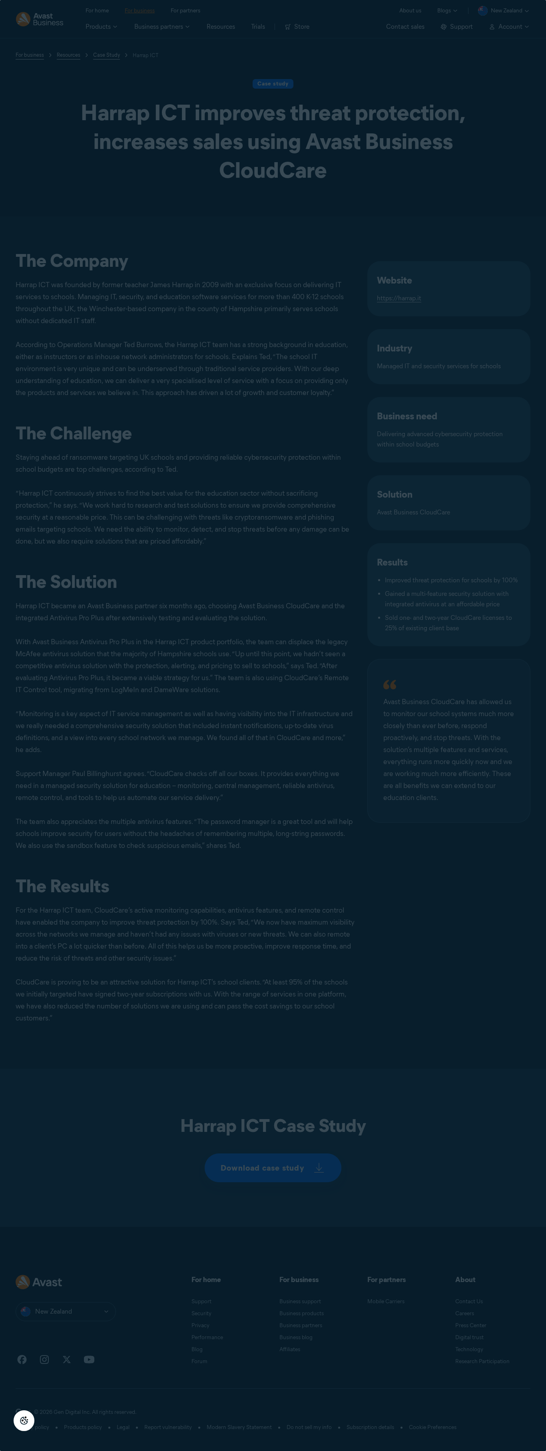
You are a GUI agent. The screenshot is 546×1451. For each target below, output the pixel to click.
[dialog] (273, 725)
